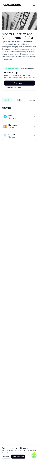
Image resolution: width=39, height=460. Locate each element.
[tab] (7, 100)
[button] (19, 117)
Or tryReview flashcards (12, 87)
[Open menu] (34, 5)
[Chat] (34, 455)
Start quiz (18, 83)
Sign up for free (18, 456)
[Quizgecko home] (12, 5)
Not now (6, 456)
